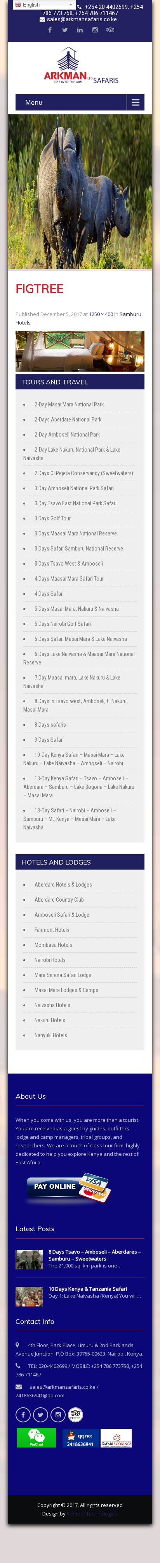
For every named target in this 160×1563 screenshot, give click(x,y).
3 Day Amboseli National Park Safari (74, 488)
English (30, 5)
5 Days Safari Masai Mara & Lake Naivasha (81, 639)
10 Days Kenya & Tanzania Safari (88, 1288)
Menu (33, 102)
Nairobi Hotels (50, 960)
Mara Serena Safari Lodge (63, 975)
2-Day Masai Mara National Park (69, 404)
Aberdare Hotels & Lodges (63, 885)
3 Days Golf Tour (53, 518)
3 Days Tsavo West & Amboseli (69, 564)
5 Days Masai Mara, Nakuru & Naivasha (77, 609)
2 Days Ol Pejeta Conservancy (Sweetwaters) (84, 473)
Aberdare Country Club (59, 900)
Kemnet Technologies (92, 1513)
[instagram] (95, 30)
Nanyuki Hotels (51, 1035)
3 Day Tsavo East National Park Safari (76, 503)
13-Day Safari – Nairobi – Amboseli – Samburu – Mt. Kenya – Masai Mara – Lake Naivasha (69, 819)
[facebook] (50, 30)
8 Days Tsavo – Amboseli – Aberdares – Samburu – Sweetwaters (95, 1255)
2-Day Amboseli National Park (67, 435)
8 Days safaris (50, 725)
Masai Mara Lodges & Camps (66, 990)
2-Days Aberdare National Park (68, 419)
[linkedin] (80, 30)
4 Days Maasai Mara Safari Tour (69, 579)
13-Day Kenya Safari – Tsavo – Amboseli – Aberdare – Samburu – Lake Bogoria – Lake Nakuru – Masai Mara (78, 786)
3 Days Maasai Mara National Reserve (76, 533)
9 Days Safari (49, 740)
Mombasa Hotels (53, 945)
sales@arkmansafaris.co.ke (82, 19)
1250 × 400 (101, 314)
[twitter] (65, 30)
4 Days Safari (49, 594)
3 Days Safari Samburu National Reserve (79, 548)
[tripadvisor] (110, 30)
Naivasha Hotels (52, 1005)
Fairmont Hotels (52, 930)
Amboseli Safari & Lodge (62, 915)
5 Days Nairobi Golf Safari (63, 624)
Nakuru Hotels (50, 1020)
